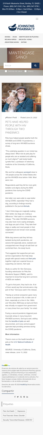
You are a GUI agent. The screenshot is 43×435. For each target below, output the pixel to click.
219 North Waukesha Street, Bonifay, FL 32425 (21, 3)
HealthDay (23, 385)
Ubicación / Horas (25, 39)
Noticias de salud (15, 71)
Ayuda (15, 37)
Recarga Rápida (10, 39)
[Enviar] (35, 65)
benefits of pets (18, 321)
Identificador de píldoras (28, 37)
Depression (21, 411)
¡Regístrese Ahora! (12, 42)
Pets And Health (8, 411)
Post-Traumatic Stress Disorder (14, 415)
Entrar (24, 42)
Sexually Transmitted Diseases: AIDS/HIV (17, 420)
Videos (30, 71)
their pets (32, 258)
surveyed (27, 172)
